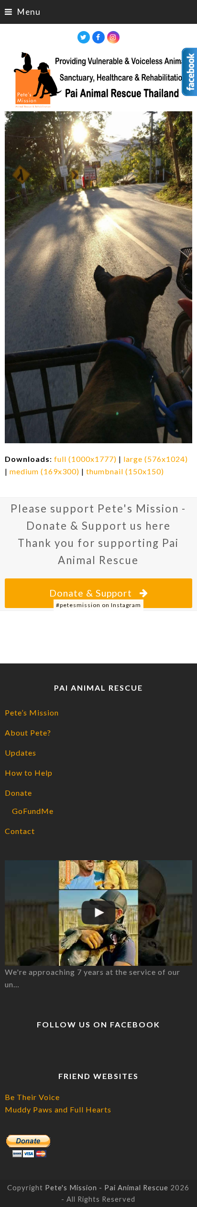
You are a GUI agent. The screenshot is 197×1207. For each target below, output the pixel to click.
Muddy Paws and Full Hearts (58, 1109)
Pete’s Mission (32, 712)
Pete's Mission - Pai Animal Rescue (106, 1187)
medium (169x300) (44, 471)
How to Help (29, 772)
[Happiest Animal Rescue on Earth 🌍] (98, 912)
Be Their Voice (32, 1096)
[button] (23, 12)
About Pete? (28, 732)
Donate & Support (90, 592)
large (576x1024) (155, 458)
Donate (18, 792)
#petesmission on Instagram (98, 605)
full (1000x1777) (85, 458)
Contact (20, 830)
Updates (20, 752)
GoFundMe (33, 810)
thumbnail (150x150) (125, 471)
